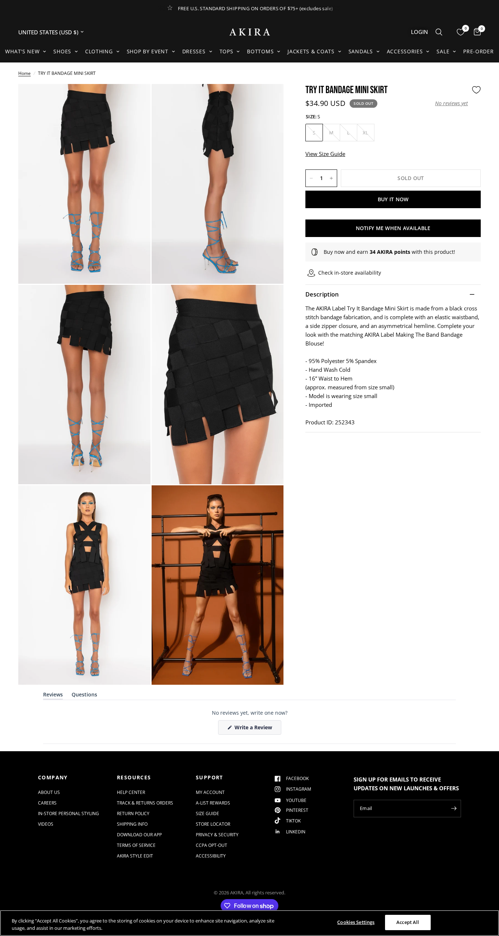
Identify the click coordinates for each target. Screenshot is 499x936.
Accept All (407, 922)
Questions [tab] (84, 696)
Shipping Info (132, 824)
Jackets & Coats (311, 51)
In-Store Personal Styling (68, 813)
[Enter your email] (453, 808)
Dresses (194, 51)
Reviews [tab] (53, 696)
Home (24, 73)
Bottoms (260, 51)
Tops (226, 51)
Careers (47, 803)
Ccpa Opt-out (211, 845)
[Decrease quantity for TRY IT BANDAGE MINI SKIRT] (311, 178)
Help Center (131, 792)
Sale (443, 51)
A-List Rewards (213, 803)
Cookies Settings (355, 922)
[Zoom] (135, 99)
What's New (22, 51)
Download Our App (139, 835)
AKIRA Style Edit (135, 856)
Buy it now (393, 199)
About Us (49, 792)
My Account (210, 792)
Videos (45, 824)
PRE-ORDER (478, 51)
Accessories (405, 51)
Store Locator (213, 824)
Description (322, 294)
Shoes (62, 51)
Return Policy (133, 813)
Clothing (99, 51)
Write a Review (254, 729)
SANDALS (360, 51)
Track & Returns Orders (145, 803)
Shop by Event (147, 51)
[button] (451, 103)
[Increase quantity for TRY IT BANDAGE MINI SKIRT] (331, 178)
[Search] (439, 32)
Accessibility (211, 856)
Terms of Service (136, 845)
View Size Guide (325, 153)
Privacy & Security (217, 835)
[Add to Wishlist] (476, 90)
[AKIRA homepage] (249, 32)
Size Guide (207, 813)
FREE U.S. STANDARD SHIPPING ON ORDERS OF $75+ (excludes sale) (255, 8)
